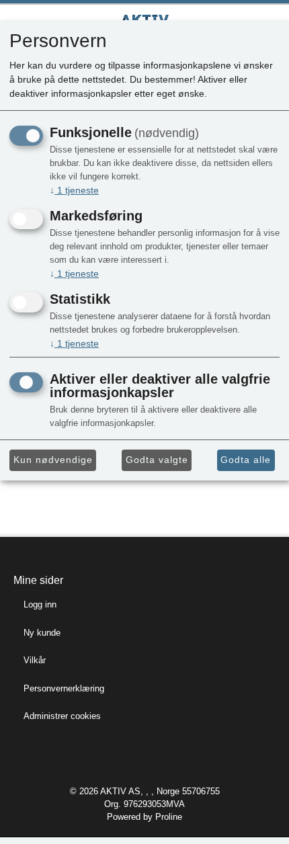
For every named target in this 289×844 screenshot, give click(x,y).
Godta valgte (157, 459)
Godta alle (245, 459)
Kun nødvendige (53, 459)
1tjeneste (74, 190)
